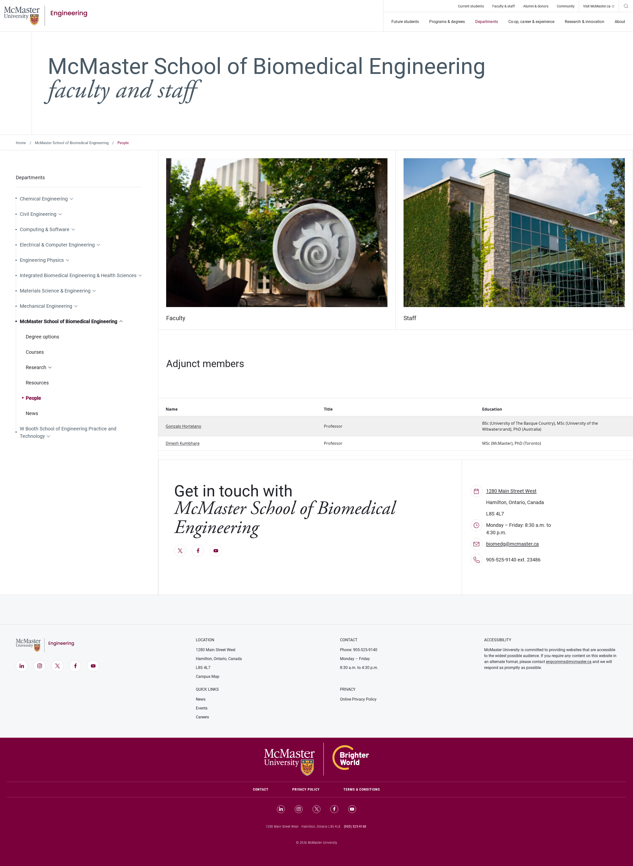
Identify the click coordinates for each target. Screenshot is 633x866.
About (620, 21)
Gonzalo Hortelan (182, 426)
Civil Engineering (38, 214)
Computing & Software (44, 229)
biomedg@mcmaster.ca (512, 544)
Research (36, 367)
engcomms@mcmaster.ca (568, 661)
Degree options (42, 337)
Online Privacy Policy (358, 699)
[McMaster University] (316, 758)
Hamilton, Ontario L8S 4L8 (320, 826)
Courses (35, 352)
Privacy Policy (306, 789)
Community (566, 6)
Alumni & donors (535, 6)
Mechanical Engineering (46, 306)
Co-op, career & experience (531, 21)
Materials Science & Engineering (55, 291)
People (33, 398)
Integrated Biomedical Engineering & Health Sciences (78, 275)
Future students (405, 21)
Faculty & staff (503, 6)
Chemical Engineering (44, 199)
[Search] (626, 6)
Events (201, 708)
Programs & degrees (447, 21)
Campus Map (207, 676)
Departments (486, 21)
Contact (266, 789)
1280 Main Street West (511, 491)
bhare (194, 443)
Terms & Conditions (361, 789)
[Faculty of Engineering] (45, 15)
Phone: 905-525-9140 (358, 649)
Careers (202, 717)
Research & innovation (584, 21)
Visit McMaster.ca (601, 6)
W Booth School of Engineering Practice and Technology (68, 432)
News (32, 413)
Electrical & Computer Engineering (57, 245)
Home (21, 143)
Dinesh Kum (177, 443)
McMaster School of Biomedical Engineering (72, 143)
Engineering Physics (42, 260)
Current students (471, 6)
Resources (37, 383)
